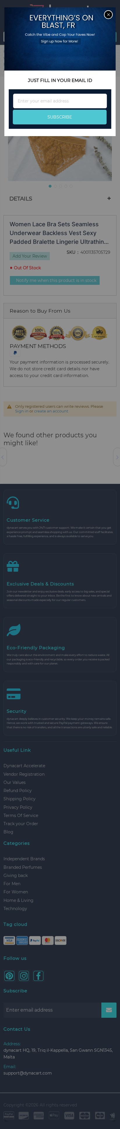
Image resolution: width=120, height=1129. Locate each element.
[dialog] (60, 564)
